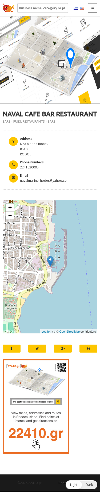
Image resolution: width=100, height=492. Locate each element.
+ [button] (10, 207)
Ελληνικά (76, 8)
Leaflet (46, 331)
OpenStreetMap (69, 331)
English (82, 8)
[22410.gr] (8, 8)
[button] (81, 484)
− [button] (10, 215)
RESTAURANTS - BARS (39, 121)
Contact (64, 483)
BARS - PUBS (12, 121)
